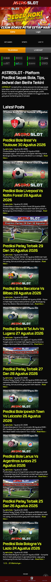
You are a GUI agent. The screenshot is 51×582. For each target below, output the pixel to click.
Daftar (12, 32)
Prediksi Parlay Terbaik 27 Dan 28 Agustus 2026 (23, 371)
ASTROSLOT (6, 87)
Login (38, 32)
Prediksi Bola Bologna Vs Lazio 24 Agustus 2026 (22, 546)
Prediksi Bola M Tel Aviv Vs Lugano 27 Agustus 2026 (23, 331)
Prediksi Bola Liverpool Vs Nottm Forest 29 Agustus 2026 (23, 195)
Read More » (39, 304)
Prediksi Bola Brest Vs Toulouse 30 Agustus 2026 (24, 142)
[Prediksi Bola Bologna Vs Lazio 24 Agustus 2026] (25, 531)
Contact (19, 580)
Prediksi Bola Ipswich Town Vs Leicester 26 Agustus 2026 (23, 416)
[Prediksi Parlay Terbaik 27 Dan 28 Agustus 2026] (25, 356)
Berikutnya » (16, 563)
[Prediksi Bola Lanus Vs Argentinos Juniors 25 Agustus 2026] (25, 444)
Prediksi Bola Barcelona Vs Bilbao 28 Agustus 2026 (23, 290)
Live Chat (44, 580)
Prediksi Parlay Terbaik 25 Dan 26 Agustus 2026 (23, 503)
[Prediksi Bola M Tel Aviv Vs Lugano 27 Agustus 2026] (25, 316)
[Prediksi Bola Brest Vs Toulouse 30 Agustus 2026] (25, 123)
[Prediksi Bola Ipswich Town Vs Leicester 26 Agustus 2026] (25, 399)
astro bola (8, 149)
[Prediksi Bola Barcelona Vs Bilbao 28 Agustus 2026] (25, 276)
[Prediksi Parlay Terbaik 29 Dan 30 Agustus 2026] (25, 229)
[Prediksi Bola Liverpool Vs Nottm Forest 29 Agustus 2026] (25, 174)
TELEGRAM (13, 50)
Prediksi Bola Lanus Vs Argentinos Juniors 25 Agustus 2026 (20, 461)
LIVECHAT (38, 50)
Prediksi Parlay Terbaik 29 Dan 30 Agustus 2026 (23, 248)
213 (10, 563)
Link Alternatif (31, 580)
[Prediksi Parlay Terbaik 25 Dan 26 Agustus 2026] (25, 488)
